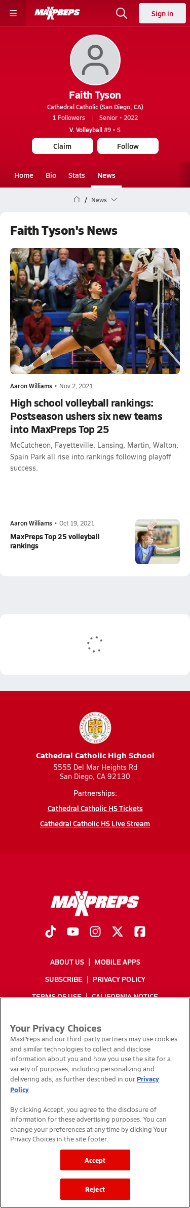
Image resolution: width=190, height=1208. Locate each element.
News (106, 175)
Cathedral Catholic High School (95, 755)
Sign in (162, 13)
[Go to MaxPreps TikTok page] (51, 932)
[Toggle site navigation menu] (13, 13)
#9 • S (95, 130)
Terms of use (57, 996)
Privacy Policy (119, 979)
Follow (128, 146)
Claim (62, 146)
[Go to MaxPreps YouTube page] (73, 932)
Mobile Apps (117, 961)
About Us (67, 961)
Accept (95, 1160)
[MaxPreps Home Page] (77, 200)
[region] (95, 1102)
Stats (76, 175)
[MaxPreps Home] (57, 13)
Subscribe (64, 979)
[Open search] (121, 13)
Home (23, 175)
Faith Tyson (95, 94)
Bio (51, 175)
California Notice (125, 996)
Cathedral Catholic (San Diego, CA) (95, 107)
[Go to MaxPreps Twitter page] (117, 932)
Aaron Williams (31, 386)
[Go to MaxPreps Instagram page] (95, 932)
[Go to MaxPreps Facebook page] (140, 932)
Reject (95, 1189)
